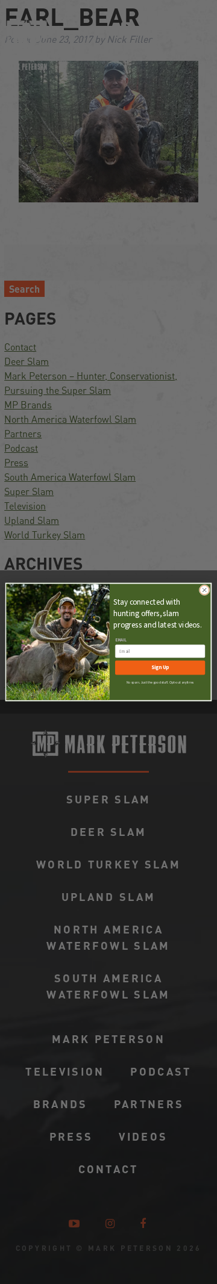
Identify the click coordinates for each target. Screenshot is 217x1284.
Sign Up (160, 667)
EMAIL (121, 640)
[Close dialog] (205, 590)
